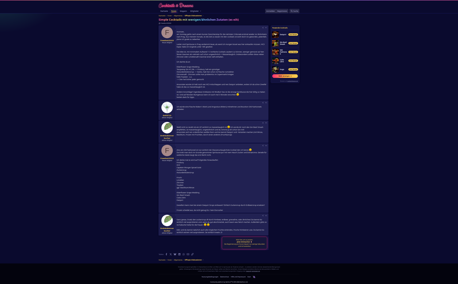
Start (249, 277)
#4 (266, 146)
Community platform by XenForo (229, 282)
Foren (173, 11)
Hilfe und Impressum (238, 277)
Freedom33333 (166, 23)
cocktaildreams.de (292, 81)
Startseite (164, 11)
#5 (266, 216)
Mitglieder (194, 11)
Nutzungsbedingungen (210, 277)
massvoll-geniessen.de (253, 271)
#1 (266, 28)
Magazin (183, 11)
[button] (200, 11)
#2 (266, 103)
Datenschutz (224, 277)
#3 (266, 123)
